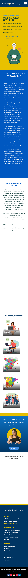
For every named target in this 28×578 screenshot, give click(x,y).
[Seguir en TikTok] (11, 575)
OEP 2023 (7, 351)
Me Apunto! (14, 448)
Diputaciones (9, 247)
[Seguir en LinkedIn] (19, 575)
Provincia (7, 369)
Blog (8, 10)
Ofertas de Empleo (14, 10)
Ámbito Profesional (10, 404)
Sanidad (7, 244)
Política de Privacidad (20, 569)
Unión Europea (9, 252)
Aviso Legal (9, 569)
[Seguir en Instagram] (17, 575)
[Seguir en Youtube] (14, 575)
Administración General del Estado (13, 238)
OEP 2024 (7, 333)
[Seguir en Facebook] (8, 575)
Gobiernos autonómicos (12, 242)
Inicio (4, 10)
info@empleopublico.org (11, 523)
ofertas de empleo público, (13, 103)
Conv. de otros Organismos (13, 255)
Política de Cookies (14, 571)
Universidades (9, 250)
